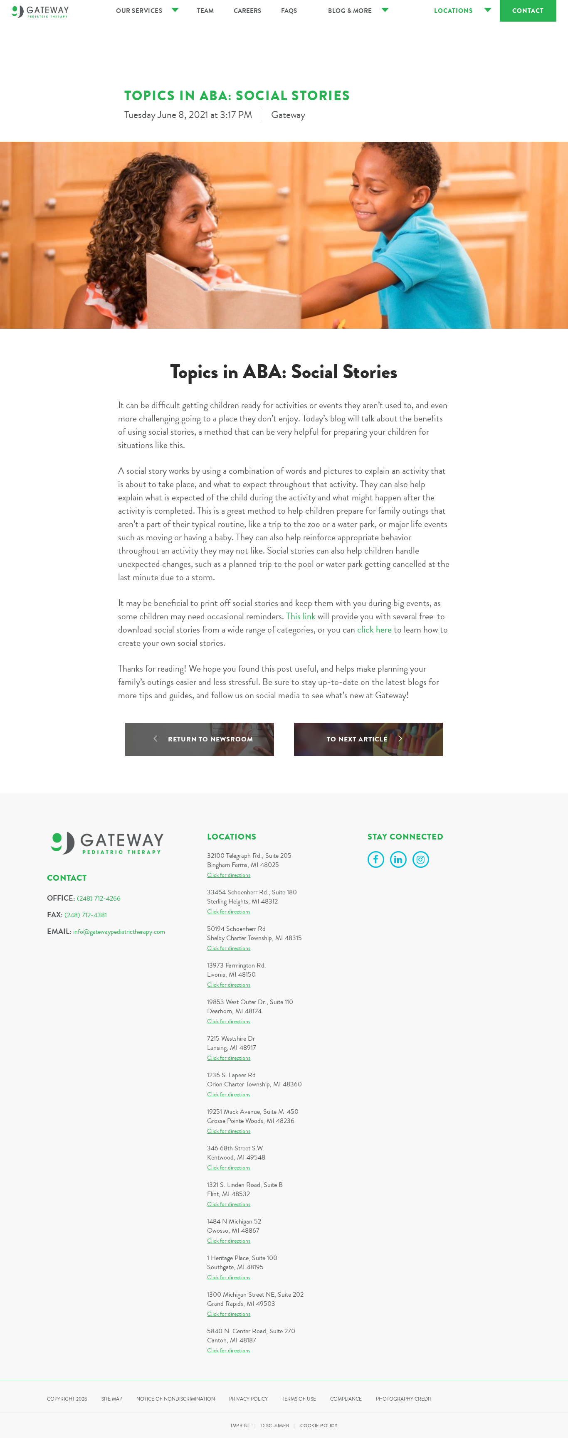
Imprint (240, 1426)
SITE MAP (111, 1399)
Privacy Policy (248, 1399)
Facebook (377, 860)
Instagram (422, 860)
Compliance (346, 1399)
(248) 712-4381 (85, 915)
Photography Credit (404, 1399)
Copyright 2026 (67, 1399)
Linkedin (399, 860)
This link (301, 616)
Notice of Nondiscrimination (175, 1399)
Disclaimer (275, 1426)
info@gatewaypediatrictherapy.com (119, 931)
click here (374, 629)
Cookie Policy (319, 1426)
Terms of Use (299, 1399)
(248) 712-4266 (99, 898)
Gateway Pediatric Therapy (40, 11)
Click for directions (228, 875)
